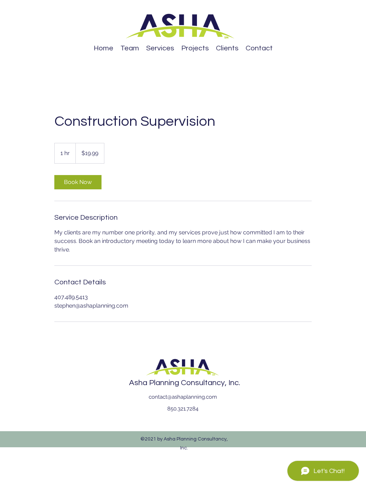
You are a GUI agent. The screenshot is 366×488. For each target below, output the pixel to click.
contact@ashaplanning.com (183, 397)
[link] (78, 182)
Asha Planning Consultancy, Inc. (184, 383)
